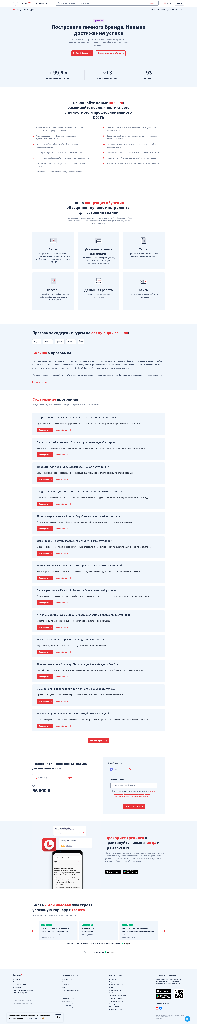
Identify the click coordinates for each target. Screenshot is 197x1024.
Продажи (112, 982)
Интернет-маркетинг (116, 985)
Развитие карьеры (115, 998)
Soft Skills (180, 9)
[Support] (187, 1019)
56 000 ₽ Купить (80, 53)
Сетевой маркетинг (115, 990)
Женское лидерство (166, 9)
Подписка (65, 993)
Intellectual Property (20, 993)
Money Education (114, 1007)
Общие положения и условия (134, 794)
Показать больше (39, 382)
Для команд (17, 987)
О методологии (18, 982)
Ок (58, 1017)
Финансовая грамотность (118, 996)
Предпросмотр (45, 430)
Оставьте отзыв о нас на (93, 952)
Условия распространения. (139, 797)
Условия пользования (19, 998)
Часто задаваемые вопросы (23, 990)
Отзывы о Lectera (19, 984)
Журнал (64, 982)
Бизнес (153, 9)
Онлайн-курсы (41, 3)
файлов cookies (35, 1018)
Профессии (113, 979)
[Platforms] (15, 3)
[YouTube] (157, 1008)
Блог (63, 987)
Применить (73, 778)
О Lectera (16, 979)
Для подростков (115, 1004)
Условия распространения (21, 1006)
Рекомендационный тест (71, 990)
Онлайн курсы (67, 979)
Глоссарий (65, 985)
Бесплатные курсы (115, 1009)
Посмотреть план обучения (111, 53)
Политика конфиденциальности (23, 1003)
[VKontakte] (160, 1008)
